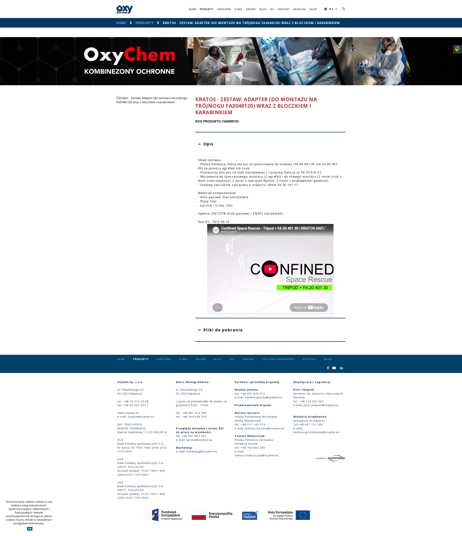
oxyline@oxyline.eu (141, 416)
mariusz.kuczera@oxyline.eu (264, 428)
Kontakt (284, 9)
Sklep (313, 9)
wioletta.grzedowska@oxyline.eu (316, 432)
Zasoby (251, 9)
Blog (262, 9)
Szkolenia (224, 9)
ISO (272, 9)
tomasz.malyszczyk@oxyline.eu (256, 455)
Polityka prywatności (278, 359)
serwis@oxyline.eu (199, 440)
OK (30, 528)
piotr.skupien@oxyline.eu (321, 405)
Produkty (206, 9)
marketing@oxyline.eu (201, 451)
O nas (238, 9)
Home (192, 9)
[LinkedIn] (341, 368)
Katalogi (299, 9)
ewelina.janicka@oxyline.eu (263, 397)
